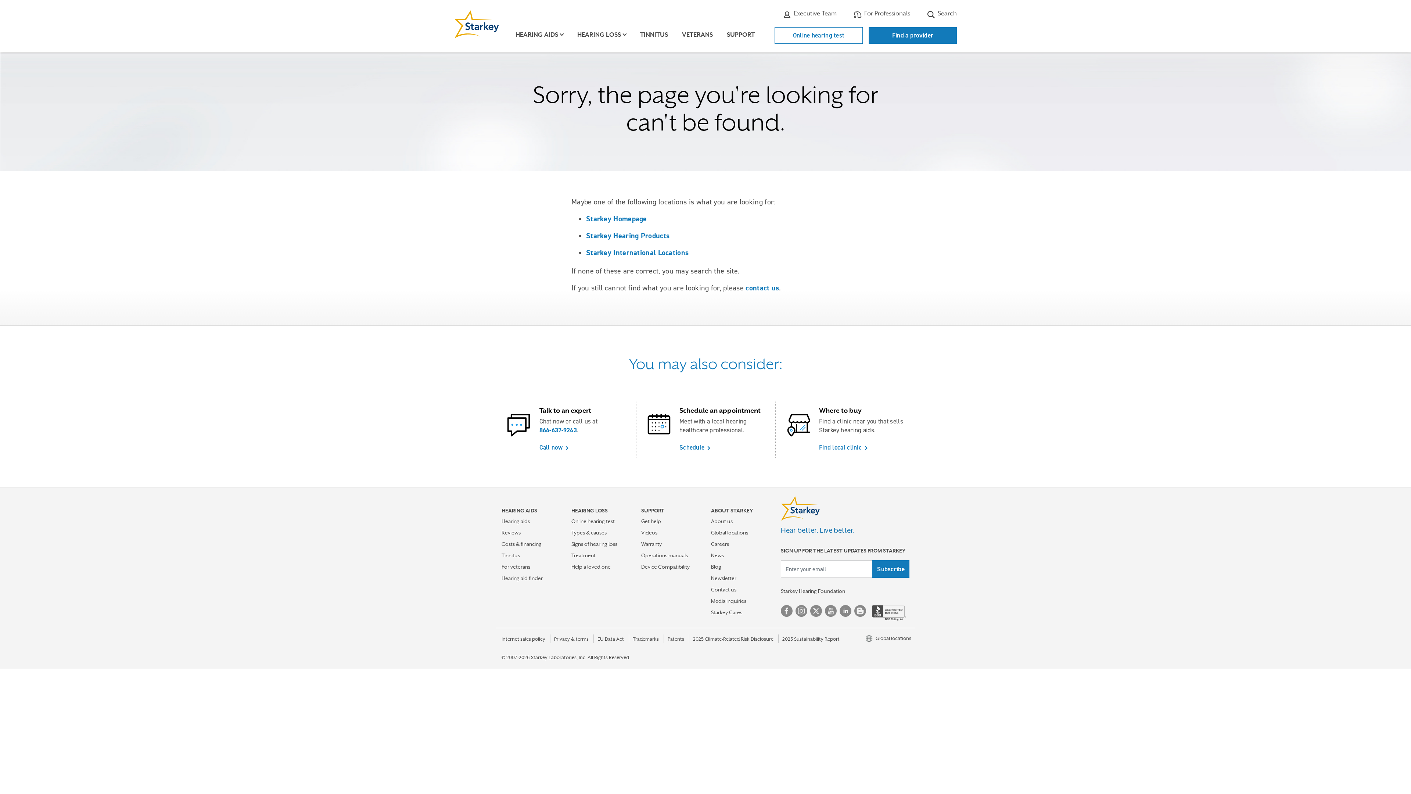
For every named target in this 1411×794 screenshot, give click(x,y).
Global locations (729, 533)
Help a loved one (591, 567)
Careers (720, 544)
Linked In (845, 611)
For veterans (516, 567)
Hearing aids (516, 521)
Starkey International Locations (637, 252)
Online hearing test (819, 35)
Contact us (723, 590)
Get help (651, 521)
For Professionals (886, 13)
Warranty (651, 544)
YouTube (831, 611)
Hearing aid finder (522, 578)
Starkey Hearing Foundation (813, 591)
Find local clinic (840, 447)
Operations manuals (664, 555)
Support (741, 34)
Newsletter (723, 578)
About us (722, 521)
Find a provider (913, 35)
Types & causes (589, 533)
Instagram (801, 611)
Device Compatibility (665, 567)
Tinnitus (654, 34)
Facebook (787, 611)
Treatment (583, 555)
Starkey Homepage (616, 218)
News (717, 555)
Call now (551, 447)
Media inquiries (728, 601)
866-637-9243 (558, 430)
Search (946, 13)
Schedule (691, 447)
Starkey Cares (726, 612)
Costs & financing (522, 544)
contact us (762, 288)
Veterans (697, 34)
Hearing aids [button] (537, 34)
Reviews (511, 533)
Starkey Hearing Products (627, 235)
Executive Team (814, 13)
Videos (649, 533)
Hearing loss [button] (599, 34)
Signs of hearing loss (594, 544)
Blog (716, 567)
